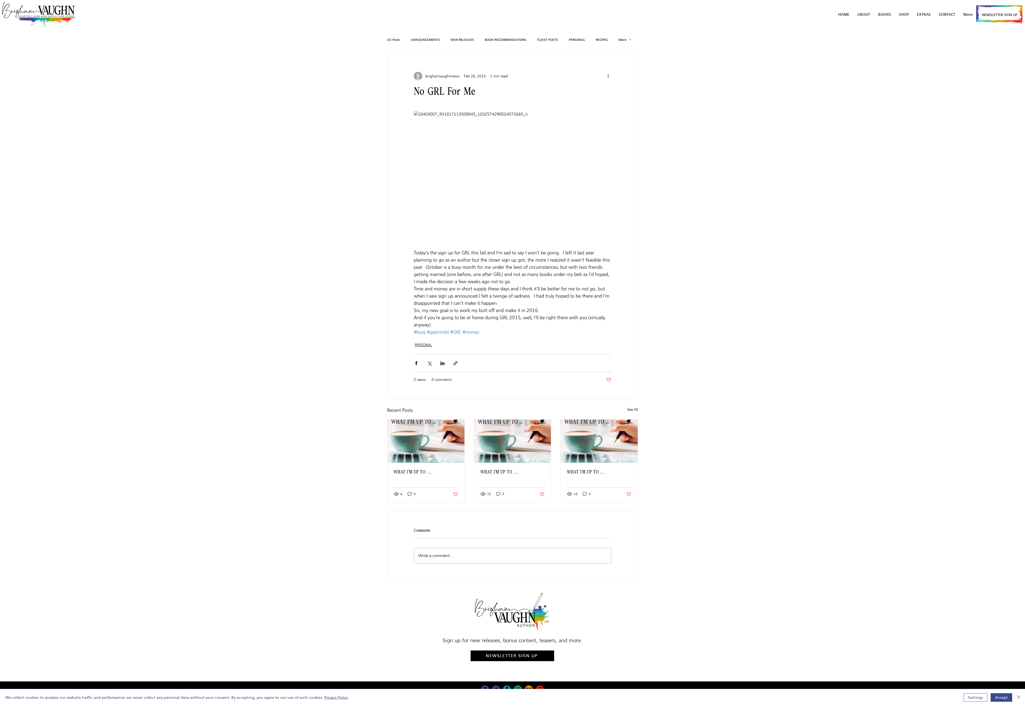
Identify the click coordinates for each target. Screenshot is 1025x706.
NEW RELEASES (462, 40)
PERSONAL (577, 40)
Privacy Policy (336, 697)
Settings (975, 697)
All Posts (393, 40)
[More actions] (608, 76)
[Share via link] (455, 363)
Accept (1001, 697)
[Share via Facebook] (416, 363)
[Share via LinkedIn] (442, 363)
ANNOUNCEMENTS (425, 40)
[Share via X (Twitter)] (429, 363)
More (622, 40)
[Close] (1018, 697)
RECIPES (602, 40)
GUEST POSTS (547, 40)
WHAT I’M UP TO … (413, 472)
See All (632, 409)
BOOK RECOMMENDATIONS (505, 40)
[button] (924, 14)
